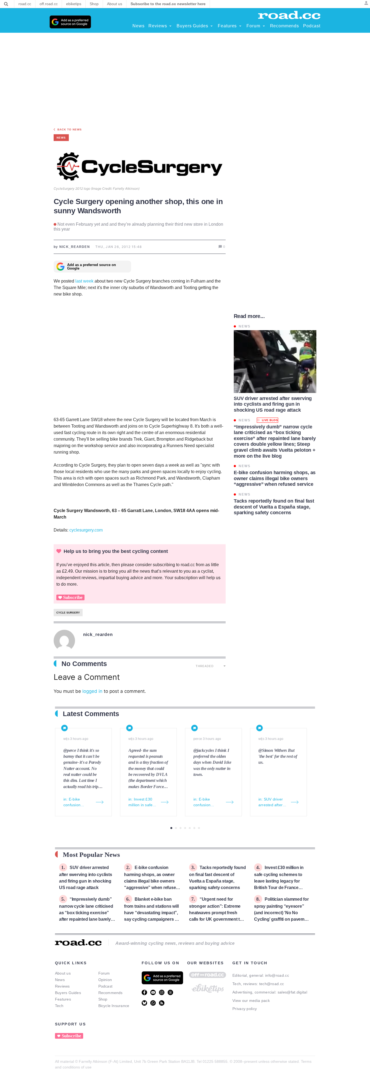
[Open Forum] (264, 26)
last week (84, 281)
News (60, 980)
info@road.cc (277, 975)
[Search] (6, 4)
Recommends (110, 993)
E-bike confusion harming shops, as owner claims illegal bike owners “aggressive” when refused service (151, 880)
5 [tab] (190, 828)
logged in (92, 691)
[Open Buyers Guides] (211, 26)
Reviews (62, 986)
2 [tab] (176, 828)
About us (63, 973)
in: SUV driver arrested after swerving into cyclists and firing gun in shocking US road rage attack (273, 802)
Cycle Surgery (68, 612)
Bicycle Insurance (113, 1006)
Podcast (105, 986)
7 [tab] (199, 828)
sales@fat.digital (292, 992)
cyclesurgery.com (86, 530)
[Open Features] (240, 26)
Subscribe (73, 597)
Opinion (105, 980)
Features (63, 999)
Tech (59, 1006)
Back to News (69, 129)
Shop (103, 999)
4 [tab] (185, 828)
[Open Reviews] (170, 26)
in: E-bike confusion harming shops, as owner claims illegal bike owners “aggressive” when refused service (77, 802)
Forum (104, 973)
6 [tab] (194, 828)
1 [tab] (171, 828)
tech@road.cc (271, 984)
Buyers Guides (68, 993)
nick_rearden (98, 634)
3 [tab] (180, 828)
